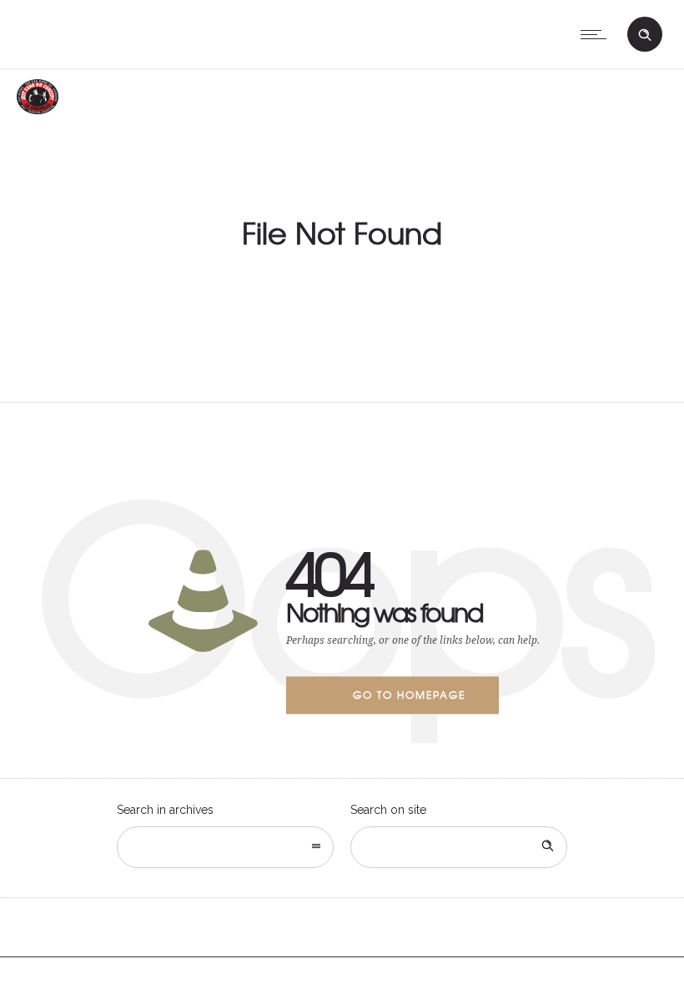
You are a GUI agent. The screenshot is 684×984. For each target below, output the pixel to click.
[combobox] (225, 847)
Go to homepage (409, 694)
